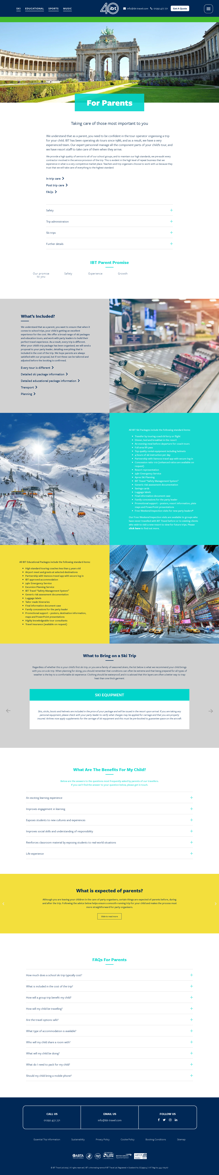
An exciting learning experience (44, 798)
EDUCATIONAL (34, 8)
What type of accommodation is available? (51, 1031)
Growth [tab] (123, 273)
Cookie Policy (127, 1139)
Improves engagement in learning (45, 809)
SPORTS (53, 8)
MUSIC (67, 8)
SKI (18, 8)
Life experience (35, 853)
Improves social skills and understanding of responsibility (59, 831)
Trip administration (57, 221)
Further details (54, 244)
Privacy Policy (103, 1139)
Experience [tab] (95, 273)
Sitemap (181, 1139)
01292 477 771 (52, 1120)
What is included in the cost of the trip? (49, 986)
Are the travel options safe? (42, 1020)
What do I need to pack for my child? (48, 1064)
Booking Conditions (156, 1139)
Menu (208, 9)
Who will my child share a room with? (48, 1042)
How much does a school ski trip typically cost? (54, 975)
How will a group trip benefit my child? (48, 997)
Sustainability (78, 1139)
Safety (49, 210)
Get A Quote (180, 8)
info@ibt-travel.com (137, 8)
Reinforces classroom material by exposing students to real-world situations (71, 842)
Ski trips (51, 233)
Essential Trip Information (47, 1139)
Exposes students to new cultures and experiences (55, 820)
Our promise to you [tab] (41, 275)
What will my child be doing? (43, 1053)
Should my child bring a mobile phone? (49, 1076)
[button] (109, 210)
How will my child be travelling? (44, 1009)
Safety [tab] (68, 273)
